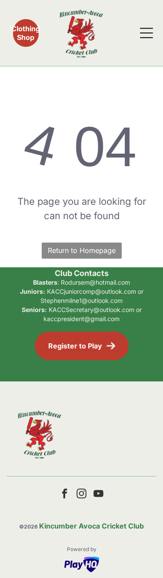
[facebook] (64, 494)
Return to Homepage (82, 250)
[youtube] (98, 494)
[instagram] (81, 494)
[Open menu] (146, 32)
